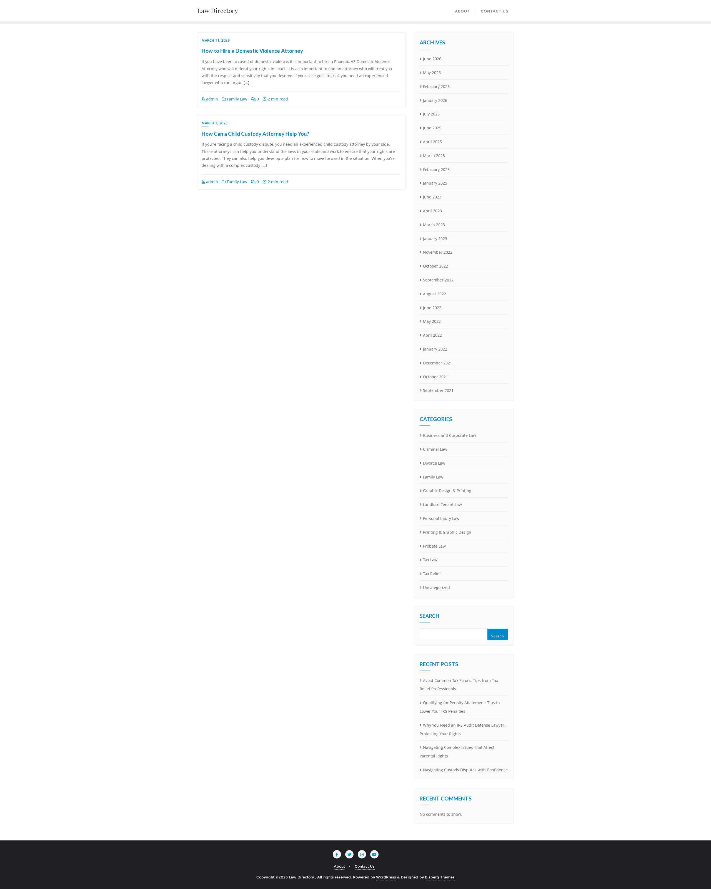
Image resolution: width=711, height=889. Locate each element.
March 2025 (434, 155)
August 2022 (434, 293)
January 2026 (435, 100)
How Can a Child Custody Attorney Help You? (255, 133)
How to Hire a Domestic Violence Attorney (252, 50)
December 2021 (437, 363)
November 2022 (437, 252)
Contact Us (365, 866)
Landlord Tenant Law (442, 504)
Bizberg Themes (440, 877)
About (339, 866)
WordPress (386, 877)
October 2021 (435, 376)
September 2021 (438, 390)
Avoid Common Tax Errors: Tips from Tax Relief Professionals (459, 685)
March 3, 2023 (215, 123)
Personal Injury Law (441, 518)
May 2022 (432, 321)
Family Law (236, 99)
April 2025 (432, 141)
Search (429, 616)
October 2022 (435, 266)
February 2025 (436, 169)
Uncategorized (436, 587)
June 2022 (432, 307)
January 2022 (435, 349)
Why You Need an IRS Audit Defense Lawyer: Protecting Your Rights (462, 729)
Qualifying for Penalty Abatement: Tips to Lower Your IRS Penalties (460, 707)
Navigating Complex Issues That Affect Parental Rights (457, 752)
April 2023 (432, 210)
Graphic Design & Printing (447, 490)
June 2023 (432, 197)
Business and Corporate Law (449, 435)
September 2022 (438, 280)
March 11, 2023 (216, 40)
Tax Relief (432, 573)
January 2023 (435, 238)
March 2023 (434, 224)
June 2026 (432, 58)
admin (211, 99)
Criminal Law (435, 449)
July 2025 (431, 114)
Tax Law (430, 559)
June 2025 (432, 127)
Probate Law (434, 546)
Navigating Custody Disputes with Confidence (465, 769)
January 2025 (435, 183)
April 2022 (432, 335)
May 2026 (432, 72)
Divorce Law (434, 463)
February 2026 (436, 86)
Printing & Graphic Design (447, 532)
